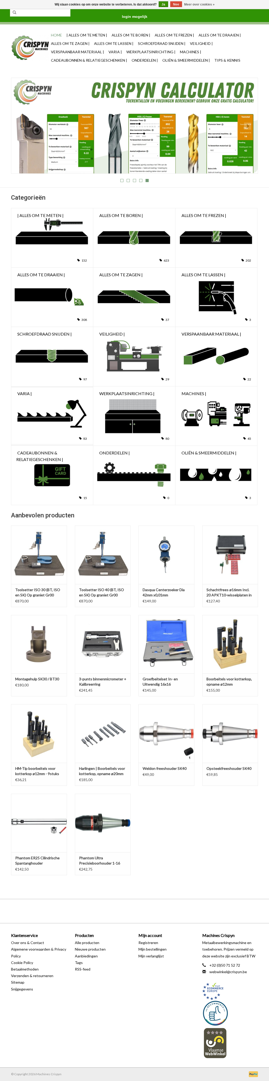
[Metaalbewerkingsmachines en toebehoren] (30, 48)
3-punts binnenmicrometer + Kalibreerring (102, 681)
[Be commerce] (230, 1013)
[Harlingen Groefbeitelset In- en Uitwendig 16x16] (166, 644)
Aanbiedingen (86, 956)
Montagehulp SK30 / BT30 (37, 679)
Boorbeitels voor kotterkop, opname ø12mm (229, 681)
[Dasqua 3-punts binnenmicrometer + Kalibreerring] (103, 644)
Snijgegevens (22, 989)
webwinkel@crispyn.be (228, 971)
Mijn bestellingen (152, 949)
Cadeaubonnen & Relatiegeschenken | (89, 60)
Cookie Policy (22, 962)
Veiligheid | (201, 43)
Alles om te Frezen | (174, 35)
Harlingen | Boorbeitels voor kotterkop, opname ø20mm (102, 771)
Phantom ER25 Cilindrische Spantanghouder (37, 860)
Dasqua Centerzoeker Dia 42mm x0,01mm (164, 592)
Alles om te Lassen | (113, 43)
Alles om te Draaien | (220, 35)
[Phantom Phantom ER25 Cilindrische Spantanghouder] (39, 823)
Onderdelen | (145, 60)
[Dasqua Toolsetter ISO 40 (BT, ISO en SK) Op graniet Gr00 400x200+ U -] (103, 555)
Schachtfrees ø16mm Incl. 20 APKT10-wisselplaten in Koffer (229, 592)
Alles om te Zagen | (70, 43)
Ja (163, 4)
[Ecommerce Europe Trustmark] (230, 991)
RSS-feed (82, 969)
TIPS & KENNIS (227, 60)
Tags (79, 962)
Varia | (115, 52)
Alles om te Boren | (131, 35)
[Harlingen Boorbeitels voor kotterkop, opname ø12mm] (230, 644)
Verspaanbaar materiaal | (77, 52)
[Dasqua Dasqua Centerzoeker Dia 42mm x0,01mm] (166, 555)
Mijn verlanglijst (151, 956)
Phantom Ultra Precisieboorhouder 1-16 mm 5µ (99, 861)
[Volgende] (247, 126)
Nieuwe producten (90, 949)
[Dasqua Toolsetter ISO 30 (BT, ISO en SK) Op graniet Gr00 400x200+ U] (39, 555)
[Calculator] (134, 125)
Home (56, 35)
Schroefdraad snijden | (161, 43)
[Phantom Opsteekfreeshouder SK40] (230, 733)
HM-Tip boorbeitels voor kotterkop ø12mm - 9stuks (37, 771)
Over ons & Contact (27, 942)
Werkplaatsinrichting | (150, 52)
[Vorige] (21, 126)
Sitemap (17, 982)
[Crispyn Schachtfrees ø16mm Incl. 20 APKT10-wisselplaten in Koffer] (230, 555)
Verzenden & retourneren (32, 975)
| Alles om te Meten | (86, 35)
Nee (176, 4)
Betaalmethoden (25, 969)
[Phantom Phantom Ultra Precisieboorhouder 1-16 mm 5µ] (103, 823)
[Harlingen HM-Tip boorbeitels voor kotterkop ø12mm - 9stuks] (39, 733)
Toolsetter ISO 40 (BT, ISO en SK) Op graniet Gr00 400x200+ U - (101, 592)
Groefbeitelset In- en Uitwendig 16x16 (160, 681)
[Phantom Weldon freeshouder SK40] (166, 733)
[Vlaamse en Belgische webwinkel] (230, 1042)
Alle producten (87, 942)
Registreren (148, 942)
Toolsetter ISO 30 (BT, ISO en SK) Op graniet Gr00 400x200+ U (37, 592)
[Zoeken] (14, 12)
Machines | (190, 52)
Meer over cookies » (199, 4)
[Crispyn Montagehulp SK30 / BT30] (39, 644)
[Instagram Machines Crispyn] (143, 911)
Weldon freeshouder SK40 (165, 768)
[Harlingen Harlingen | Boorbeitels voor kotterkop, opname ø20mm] (103, 733)
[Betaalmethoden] (252, 1074)
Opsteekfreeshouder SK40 (228, 768)
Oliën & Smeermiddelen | (186, 60)
